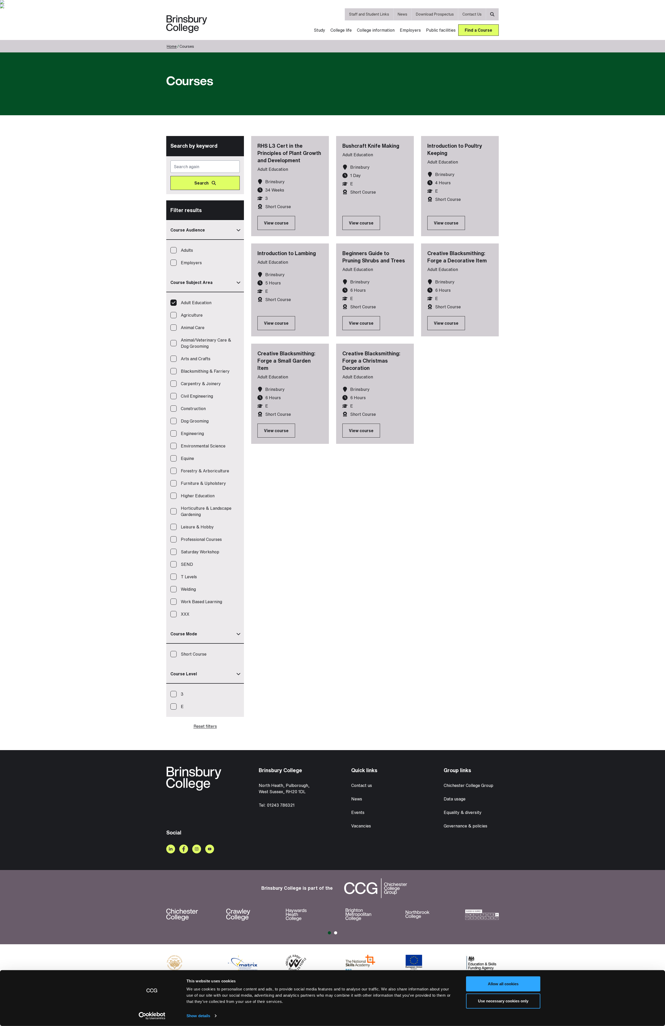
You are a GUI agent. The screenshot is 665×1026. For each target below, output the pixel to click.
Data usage (455, 799)
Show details (198, 1016)
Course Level (183, 674)
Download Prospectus (435, 14)
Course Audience (187, 230)
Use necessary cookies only (503, 1000)
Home (172, 46)
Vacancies (361, 826)
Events (357, 812)
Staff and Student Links (369, 14)
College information (376, 30)
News (402, 14)
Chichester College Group (468, 785)
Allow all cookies (503, 984)
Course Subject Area (191, 282)
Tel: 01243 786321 (277, 805)
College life (341, 30)
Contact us (361, 785)
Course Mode (183, 634)
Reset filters (205, 726)
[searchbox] (205, 175)
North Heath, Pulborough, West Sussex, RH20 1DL (284, 788)
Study (319, 30)
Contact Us (472, 14)
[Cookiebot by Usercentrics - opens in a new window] (152, 1016)
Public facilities (441, 30)
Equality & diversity (463, 812)
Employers (410, 30)
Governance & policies (465, 826)
